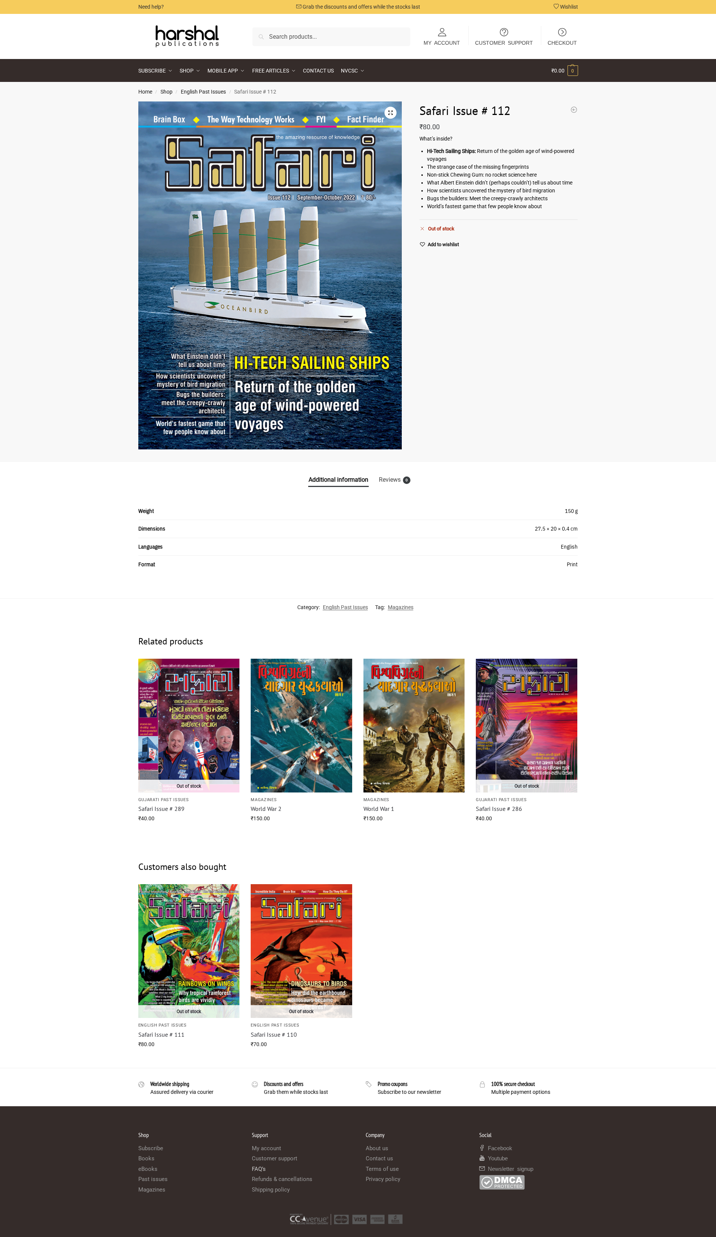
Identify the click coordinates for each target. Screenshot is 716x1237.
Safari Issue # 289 (161, 808)
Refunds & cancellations (282, 1179)
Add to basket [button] (301, 835)
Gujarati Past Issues (163, 799)
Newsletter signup (509, 1168)
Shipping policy (271, 1189)
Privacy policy (383, 1179)
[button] (564, 70)
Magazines (400, 607)
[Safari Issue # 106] (574, 109)
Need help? (151, 7)
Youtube (496, 1158)
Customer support (274, 1158)
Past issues (153, 1179)
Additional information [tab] (338, 479)
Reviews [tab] (393, 479)
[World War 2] (301, 725)
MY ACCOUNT (442, 42)
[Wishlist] (228, 670)
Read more (188, 835)
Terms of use (382, 1169)
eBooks (147, 1169)
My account (266, 1148)
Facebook (498, 1148)
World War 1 (378, 808)
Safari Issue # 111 (161, 1034)
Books (146, 1158)
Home (145, 92)
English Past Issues (203, 92)
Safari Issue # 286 (499, 808)
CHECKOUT (562, 42)
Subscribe (150, 1148)
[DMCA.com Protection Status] (528, 1182)
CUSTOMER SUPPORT (504, 42)
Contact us (379, 1158)
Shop (166, 92)
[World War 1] (414, 725)
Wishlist (568, 7)
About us (377, 1148)
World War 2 (266, 808)
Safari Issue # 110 (274, 1034)
